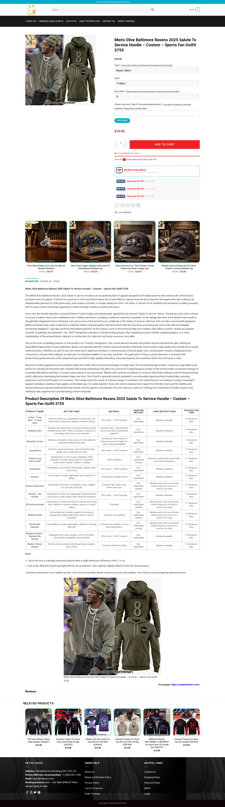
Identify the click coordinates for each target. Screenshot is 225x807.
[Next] (200, 249)
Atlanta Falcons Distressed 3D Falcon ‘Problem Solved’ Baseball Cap (179, 267)
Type (117, 65)
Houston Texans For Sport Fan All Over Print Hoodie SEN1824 (127, 742)
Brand (56, 281)
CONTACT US (108, 21)
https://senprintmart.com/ (185, 684)
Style (117, 78)
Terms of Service (94, 788)
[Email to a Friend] (127, 205)
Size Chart (119, 91)
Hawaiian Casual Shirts (51, 21)
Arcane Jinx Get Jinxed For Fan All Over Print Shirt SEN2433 (98, 742)
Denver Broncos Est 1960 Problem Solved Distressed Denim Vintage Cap (134, 267)
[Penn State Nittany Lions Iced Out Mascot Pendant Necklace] (46, 241)
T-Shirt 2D (30, 21)
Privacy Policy (92, 783)
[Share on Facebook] (117, 205)
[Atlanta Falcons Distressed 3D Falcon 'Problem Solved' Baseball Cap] (179, 241)
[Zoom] (29, 102)
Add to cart (165, 144)
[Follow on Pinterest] (39, 792)
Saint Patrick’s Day (89, 21)
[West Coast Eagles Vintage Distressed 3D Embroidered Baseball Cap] (90, 241)
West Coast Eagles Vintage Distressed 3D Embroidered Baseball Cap (90, 267)
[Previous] (25, 249)
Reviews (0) (46, 281)
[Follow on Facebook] (27, 792)
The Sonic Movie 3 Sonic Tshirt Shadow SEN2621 (38, 740)
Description (31, 281)
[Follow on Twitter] (35, 792)
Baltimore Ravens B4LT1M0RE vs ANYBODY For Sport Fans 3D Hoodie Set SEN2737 (157, 743)
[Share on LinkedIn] (138, 205)
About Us (89, 772)
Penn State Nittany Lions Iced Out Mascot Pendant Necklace (46, 267)
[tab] (31, 281)
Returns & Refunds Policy (98, 777)
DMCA (147, 788)
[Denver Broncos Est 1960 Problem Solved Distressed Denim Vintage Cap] (134, 241)
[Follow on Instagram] (31, 792)
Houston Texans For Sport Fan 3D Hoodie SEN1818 (186, 740)
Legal (147, 794)
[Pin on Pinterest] (133, 205)
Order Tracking (126, 21)
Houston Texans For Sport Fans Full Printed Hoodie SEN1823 (68, 742)
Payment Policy (152, 783)
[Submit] (152, 9)
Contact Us (150, 772)
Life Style (71, 21)
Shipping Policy (152, 777)
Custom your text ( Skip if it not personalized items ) (138, 104)
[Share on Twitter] (122, 205)
